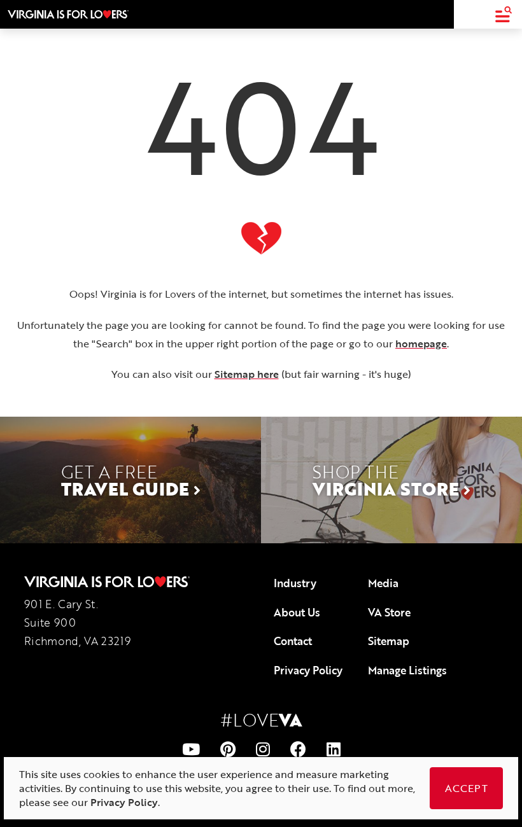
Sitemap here (247, 374)
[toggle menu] (503, 14)
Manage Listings (407, 670)
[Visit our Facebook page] (298, 749)
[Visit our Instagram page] (263, 749)
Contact (293, 641)
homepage (421, 343)
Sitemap (388, 641)
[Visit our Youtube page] (191, 749)
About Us (297, 612)
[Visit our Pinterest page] (228, 749)
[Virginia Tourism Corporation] (68, 14)
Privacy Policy (308, 670)
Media (383, 583)
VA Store (389, 612)
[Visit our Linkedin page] (334, 749)
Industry (295, 583)
